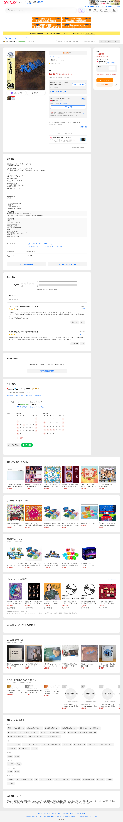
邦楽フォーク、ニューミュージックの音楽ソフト (23, 732)
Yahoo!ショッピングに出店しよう (105, 6)
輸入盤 (17, 756)
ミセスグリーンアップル (62, 779)
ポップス (10, 764)
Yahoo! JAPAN (89, 6)
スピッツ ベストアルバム (24, 779)
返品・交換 (29, 395)
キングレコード (24, 748)
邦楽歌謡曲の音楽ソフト (69, 728)
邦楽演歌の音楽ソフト (52, 728)
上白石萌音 (100, 779)
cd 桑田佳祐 (76, 779)
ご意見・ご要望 (93, 816)
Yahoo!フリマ (80, 813)
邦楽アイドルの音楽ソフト (16, 728)
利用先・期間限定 (63, 103)
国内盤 (10, 756)
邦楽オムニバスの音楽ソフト (17, 736)
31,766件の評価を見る (22, 407)
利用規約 (53, 816)
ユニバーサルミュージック (31, 744)
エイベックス (67, 744)
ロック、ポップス (57, 246)
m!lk (36, 779)
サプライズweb (7, 38)
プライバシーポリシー (31, 816)
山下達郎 (10, 783)
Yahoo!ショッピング (44, 813)
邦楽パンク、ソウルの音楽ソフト (90, 728)
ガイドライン (60, 816)
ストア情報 (38, 395)
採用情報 (73, 816)
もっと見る (111, 579)
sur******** (82, 334)
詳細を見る (84, 127)
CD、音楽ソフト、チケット (36, 246)
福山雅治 (10, 779)
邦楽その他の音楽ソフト (34, 728)
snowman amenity (88, 779)
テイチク (34, 748)
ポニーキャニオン (79, 744)
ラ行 (25, 38)
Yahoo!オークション (69, 813)
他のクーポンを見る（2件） (58, 92)
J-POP (20, 38)
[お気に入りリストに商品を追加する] (115, 84)
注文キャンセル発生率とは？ (37, 407)
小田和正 (109, 779)
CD (15, 38)
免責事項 (67, 816)
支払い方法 (10, 395)
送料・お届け (19, 395)
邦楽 (48, 246)
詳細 (83, 113)
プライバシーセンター (44, 816)
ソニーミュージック (14, 744)
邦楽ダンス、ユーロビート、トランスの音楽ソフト (44, 736)
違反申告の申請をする (80, 147)
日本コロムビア (92, 744)
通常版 (17, 771)
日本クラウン (12, 748)
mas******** (82, 309)
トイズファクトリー (107, 744)
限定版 (10, 771)
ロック (19, 764)
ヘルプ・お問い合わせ (82, 816)
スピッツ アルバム (46, 779)
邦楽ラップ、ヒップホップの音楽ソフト (53, 732)
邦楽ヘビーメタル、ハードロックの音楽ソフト (82, 732)
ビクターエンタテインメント (51, 744)
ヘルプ (118, 6)
